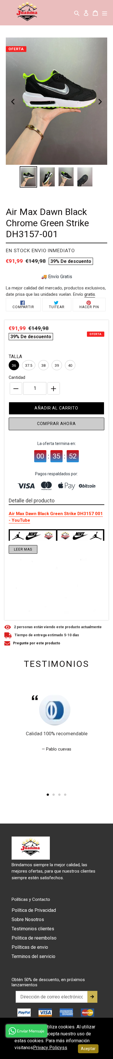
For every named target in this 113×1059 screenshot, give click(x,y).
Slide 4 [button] (65, 795)
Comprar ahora (56, 423)
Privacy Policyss (50, 1047)
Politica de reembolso (34, 938)
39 (57, 365)
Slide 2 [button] (54, 795)
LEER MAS (23, 549)
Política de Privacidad (34, 910)
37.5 (28, 365)
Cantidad (17, 377)
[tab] (48, 795)
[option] (28, 177)
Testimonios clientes (33, 928)
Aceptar (88, 1048)
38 (43, 365)
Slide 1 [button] (48, 795)
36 (14, 365)
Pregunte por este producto (36, 643)
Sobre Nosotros (28, 919)
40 (70, 365)
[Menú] (104, 12)
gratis (89, 294)
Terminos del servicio (33, 956)
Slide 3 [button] (59, 795)
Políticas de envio (30, 947)
